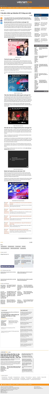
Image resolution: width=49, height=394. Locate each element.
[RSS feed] (6, 5)
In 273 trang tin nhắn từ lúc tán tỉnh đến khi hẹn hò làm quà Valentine (26, 261)
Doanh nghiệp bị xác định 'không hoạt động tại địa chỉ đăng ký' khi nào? (44, 40)
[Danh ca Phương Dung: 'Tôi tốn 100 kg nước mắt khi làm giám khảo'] (20, 295)
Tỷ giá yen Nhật (43, 377)
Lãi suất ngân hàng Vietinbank (24, 379)
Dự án (14, 7)
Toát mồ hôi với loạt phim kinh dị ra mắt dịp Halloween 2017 (8, 280)
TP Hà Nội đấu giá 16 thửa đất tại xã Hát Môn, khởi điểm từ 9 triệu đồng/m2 (10, 316)
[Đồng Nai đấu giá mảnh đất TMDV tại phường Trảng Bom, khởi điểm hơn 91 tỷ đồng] (4, 323)
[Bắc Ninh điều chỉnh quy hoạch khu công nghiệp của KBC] (36, 76)
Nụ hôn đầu (23, 246)
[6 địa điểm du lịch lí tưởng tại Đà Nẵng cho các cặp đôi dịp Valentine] (17, 256)
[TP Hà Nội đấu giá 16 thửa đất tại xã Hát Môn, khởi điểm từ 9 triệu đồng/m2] (10, 313)
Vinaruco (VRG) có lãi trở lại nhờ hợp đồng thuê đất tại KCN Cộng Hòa (43, 57)
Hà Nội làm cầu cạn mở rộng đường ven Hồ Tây (8, 327)
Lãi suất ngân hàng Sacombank (6, 379)
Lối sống (22, 263)
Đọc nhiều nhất (24, 310)
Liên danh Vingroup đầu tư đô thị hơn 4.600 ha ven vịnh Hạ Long (43, 48)
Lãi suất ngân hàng (16, 378)
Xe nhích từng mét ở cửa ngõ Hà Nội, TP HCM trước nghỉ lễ (44, 29)
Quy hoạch (5, 7)
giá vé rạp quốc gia (23, 248)
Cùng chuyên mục (5, 283)
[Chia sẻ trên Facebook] (1, 20)
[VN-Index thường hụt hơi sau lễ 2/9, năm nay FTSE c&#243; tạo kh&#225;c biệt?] (37, 19)
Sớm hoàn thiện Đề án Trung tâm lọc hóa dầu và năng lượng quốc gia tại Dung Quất (44, 35)
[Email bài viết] (31, 15)
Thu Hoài (2, 15)
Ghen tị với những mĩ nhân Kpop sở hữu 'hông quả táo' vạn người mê (11, 300)
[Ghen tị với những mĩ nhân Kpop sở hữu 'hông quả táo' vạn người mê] (3, 302)
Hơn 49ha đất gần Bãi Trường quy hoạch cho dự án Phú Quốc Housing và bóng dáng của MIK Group (43, 81)
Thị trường (10, 7)
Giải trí (2, 10)
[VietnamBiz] (38, 15)
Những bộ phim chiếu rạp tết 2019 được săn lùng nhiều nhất (19, 229)
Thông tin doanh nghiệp (40, 45)
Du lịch (22, 258)
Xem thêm (46, 91)
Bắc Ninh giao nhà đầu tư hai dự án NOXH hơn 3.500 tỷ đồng (27, 357)
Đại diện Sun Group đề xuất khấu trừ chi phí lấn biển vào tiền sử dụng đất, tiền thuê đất (26, 313)
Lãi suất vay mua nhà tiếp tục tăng (27, 367)
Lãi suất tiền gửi (28, 378)
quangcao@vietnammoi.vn (39, 388)
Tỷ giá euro (34, 377)
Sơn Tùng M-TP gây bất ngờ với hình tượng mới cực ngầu (11, 286)
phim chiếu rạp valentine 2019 (5, 248)
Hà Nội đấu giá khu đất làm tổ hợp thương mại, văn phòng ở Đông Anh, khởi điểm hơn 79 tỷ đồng (26, 334)
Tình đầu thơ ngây (18, 246)
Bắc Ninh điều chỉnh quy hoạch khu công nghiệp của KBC (43, 74)
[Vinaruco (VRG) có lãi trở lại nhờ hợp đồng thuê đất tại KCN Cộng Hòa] (36, 59)
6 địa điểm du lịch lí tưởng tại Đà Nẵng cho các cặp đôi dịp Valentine (26, 255)
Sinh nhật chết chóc (3, 246)
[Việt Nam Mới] (24, 2)
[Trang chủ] (1, 8)
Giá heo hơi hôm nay (28, 377)
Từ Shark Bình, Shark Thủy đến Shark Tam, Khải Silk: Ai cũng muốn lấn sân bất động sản (43, 65)
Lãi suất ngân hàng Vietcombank (35, 379)
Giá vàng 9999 (10, 377)
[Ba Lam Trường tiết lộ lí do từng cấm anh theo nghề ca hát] (20, 302)
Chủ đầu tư (17, 7)
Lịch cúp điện (11, 378)
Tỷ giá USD (38, 377)
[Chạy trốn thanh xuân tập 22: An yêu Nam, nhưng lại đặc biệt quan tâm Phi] (6, 219)
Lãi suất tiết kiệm (22, 378)
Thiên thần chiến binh (11, 246)
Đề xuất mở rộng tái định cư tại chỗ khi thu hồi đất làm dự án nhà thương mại (26, 330)
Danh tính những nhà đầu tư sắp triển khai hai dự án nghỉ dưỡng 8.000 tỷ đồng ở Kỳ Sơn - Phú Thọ (26, 318)
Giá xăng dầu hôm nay (16, 377)
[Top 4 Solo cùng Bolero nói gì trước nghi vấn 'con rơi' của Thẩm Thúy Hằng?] (20, 287)
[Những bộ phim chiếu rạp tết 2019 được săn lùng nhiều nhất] (6, 233)
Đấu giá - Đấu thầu (23, 7)
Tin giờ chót (4, 310)
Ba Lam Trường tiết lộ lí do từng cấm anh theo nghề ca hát (28, 300)
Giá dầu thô (22, 377)
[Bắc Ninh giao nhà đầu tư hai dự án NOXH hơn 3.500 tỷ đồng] (27, 354)
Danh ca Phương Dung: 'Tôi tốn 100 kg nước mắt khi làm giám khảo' (28, 292)
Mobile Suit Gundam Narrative (15, 248)
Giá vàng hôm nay (4, 377)
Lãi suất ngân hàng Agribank (36, 378)
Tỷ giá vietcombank (5, 378)
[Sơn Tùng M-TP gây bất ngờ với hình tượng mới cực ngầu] (3, 287)
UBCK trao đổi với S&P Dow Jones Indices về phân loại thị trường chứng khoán (44, 24)
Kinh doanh (29, 7)
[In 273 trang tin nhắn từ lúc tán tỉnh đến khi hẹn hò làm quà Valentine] (17, 262)
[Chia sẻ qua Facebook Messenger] (1, 23)
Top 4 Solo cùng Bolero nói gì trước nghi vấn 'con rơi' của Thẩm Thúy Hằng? (28, 286)
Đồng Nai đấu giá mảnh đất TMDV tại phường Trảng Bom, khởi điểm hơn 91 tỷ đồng (13, 321)
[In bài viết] (30, 15)
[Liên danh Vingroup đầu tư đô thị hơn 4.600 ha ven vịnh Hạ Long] (36, 51)
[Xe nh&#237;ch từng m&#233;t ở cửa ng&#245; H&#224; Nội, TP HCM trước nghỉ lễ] (37, 30)
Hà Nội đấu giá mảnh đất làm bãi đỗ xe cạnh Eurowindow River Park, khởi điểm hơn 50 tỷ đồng (26, 340)
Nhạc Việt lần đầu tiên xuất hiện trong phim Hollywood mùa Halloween (25, 280)
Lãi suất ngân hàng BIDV (15, 379)
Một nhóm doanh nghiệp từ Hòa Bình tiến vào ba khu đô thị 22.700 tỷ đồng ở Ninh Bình (14, 367)
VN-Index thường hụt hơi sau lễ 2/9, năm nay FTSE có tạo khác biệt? (44, 18)
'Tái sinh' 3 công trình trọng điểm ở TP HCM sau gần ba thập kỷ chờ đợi (26, 364)
